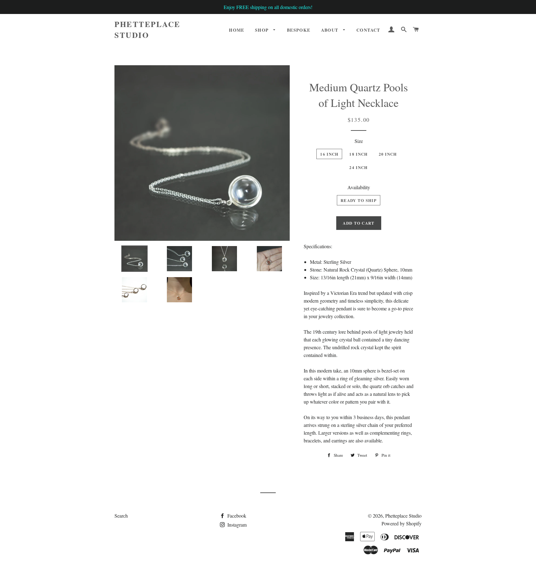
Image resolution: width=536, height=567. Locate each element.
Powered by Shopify (402, 523)
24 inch (358, 167)
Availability (358, 187)
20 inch (388, 154)
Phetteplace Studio (147, 29)
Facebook (236, 515)
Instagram (236, 524)
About (330, 30)
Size (359, 141)
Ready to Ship (359, 200)
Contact (368, 30)
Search (121, 515)
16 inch (329, 154)
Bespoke (298, 30)
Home (236, 30)
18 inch (358, 154)
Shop (262, 30)
